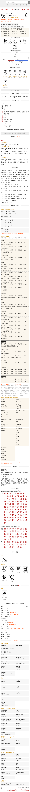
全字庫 (22, 19)
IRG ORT (18, 790)
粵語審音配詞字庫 (6, 233)
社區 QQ (20, 789)
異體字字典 (3, 21)
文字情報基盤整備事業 (17, 233)
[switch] (19, 50)
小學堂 (3, 384)
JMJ (9, 21)
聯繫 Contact (26, 789)
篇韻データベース (11, 384)
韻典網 (19, 384)
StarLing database (6, 462)
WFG (19, 136)
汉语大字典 (16, 19)
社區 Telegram (14, 789)
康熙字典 (10, 19)
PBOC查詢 (3, 19)
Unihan (15, 640)
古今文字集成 (12, 790)
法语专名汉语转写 (25, 790)
